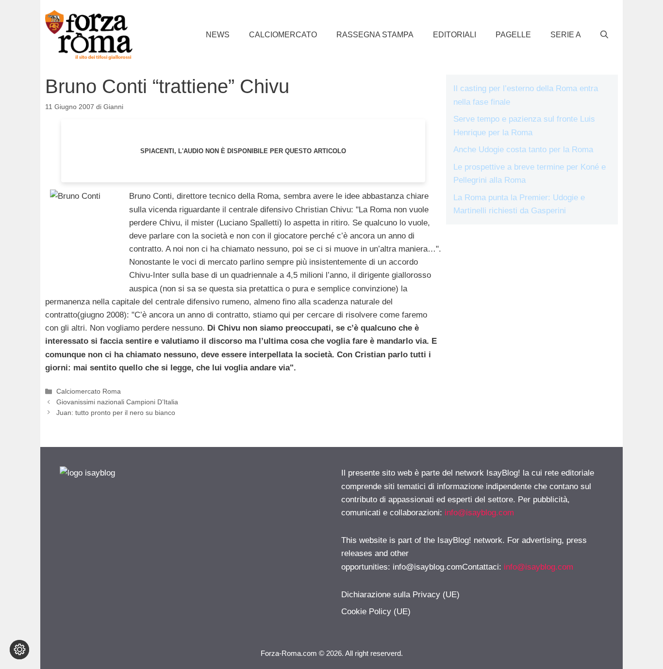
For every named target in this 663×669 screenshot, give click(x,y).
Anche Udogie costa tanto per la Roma (523, 149)
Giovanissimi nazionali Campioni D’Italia (117, 402)
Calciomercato (283, 35)
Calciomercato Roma (88, 391)
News (218, 35)
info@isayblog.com (479, 512)
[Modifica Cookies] (19, 649)
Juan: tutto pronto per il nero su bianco (115, 412)
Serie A (565, 35)
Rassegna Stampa (375, 35)
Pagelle (513, 35)
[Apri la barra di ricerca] (604, 35)
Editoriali (454, 35)
